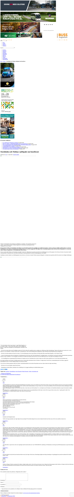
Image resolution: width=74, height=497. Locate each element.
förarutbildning (12, 371)
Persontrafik (5, 58)
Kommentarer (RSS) (11, 495)
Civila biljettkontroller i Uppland (9, 145)
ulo (6, 154)
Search (1, 47)
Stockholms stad (35, 371)
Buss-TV (4, 56)
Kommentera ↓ (5, 393)
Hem (4, 42)
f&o (1, 61)
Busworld (4, 50)
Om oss (4, 44)
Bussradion (5, 54)
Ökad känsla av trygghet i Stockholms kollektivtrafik (12, 147)
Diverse (4, 45)
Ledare (4, 43)
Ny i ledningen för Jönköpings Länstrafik (10, 142)
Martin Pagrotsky (25, 371)
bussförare (7, 371)
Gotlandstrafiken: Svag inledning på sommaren (11, 146)
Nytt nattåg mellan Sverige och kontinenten (11, 148)
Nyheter (4, 49)
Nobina (30, 371)
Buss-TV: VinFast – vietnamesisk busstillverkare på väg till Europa (15, 143)
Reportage (5, 53)
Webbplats (2, 486)
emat (4, 382)
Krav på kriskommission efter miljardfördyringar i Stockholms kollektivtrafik (17, 144)
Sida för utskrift (16, 154)
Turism (4, 57)
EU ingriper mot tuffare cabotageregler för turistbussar (10, 374)
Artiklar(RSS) (3, 495)
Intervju (4, 55)
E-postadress (3, 484)
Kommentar (2, 480)
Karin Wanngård (19, 371)
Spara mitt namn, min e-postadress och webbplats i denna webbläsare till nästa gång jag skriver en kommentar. (22, 488)
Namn (1, 482)
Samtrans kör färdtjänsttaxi (6, 373)
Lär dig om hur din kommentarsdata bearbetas (31, 492)
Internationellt (5, 59)
